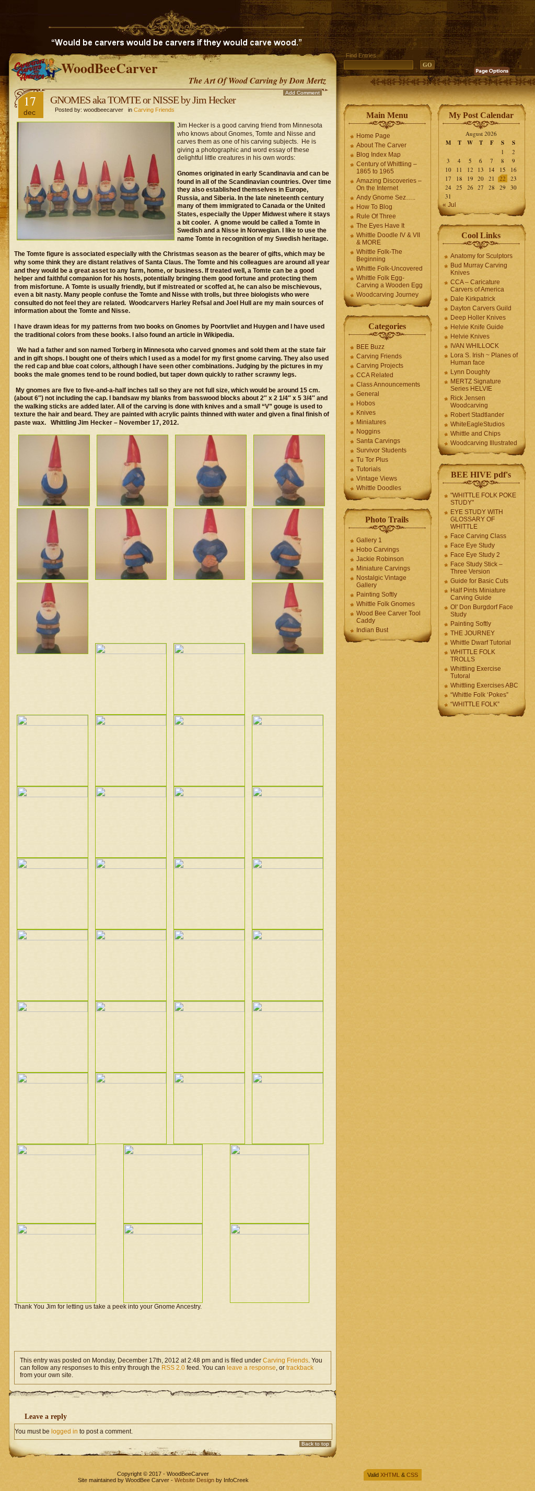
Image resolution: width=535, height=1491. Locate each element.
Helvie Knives (470, 336)
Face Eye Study (472, 545)
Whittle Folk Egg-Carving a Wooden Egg (389, 281)
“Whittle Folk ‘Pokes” (479, 694)
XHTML (390, 1475)
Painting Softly (376, 594)
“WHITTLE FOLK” (474, 704)
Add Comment (302, 93)
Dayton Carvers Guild (480, 308)
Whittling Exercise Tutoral (475, 672)
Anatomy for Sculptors (481, 256)
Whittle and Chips (475, 433)
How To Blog (374, 207)
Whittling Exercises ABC (484, 685)
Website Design (194, 1480)
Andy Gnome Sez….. (385, 197)
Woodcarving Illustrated (483, 443)
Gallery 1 (369, 540)
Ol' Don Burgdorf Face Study (481, 610)
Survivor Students (381, 450)
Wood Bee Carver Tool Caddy (388, 617)
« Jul (449, 204)
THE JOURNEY (472, 633)
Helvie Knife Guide (477, 327)
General (367, 394)
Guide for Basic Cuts (479, 581)
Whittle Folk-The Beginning (379, 255)
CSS (412, 1475)
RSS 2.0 (173, 1367)
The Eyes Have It (380, 225)
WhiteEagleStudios (477, 424)
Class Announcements (388, 384)
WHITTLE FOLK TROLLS (472, 655)
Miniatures (371, 422)
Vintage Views (376, 478)
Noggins (368, 431)
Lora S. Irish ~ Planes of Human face (484, 359)
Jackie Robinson (380, 559)
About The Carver (381, 145)
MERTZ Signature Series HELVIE (475, 385)
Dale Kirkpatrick (472, 298)
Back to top (315, 1444)
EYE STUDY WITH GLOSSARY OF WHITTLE (476, 519)
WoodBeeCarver (109, 68)
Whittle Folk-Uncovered (389, 268)
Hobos (365, 403)
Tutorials (368, 469)
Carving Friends (154, 110)
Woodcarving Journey (387, 294)
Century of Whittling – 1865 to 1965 (386, 167)
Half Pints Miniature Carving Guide (478, 594)
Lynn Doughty (470, 372)
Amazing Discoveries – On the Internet (389, 184)
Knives (366, 412)
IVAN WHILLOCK (474, 346)
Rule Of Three (376, 216)
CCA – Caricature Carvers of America (477, 285)
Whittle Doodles (378, 488)
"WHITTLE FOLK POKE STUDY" (483, 499)
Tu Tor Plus (372, 459)
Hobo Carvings (377, 549)
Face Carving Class (478, 536)
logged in (64, 1431)
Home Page (373, 135)
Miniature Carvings (383, 568)
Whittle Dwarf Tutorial (480, 642)
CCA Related (374, 375)
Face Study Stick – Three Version (476, 568)
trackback (299, 1367)
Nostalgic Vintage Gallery (381, 581)
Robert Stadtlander (477, 414)
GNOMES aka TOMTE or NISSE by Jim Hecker (143, 100)
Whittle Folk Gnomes (385, 604)
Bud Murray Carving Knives (478, 269)
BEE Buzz (370, 347)
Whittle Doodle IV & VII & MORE (388, 238)
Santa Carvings (378, 441)
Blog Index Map (378, 154)
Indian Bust (372, 630)
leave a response (251, 1367)
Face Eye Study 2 (475, 554)
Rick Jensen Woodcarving (469, 401)
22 (502, 178)
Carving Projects (379, 365)
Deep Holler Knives (478, 317)
